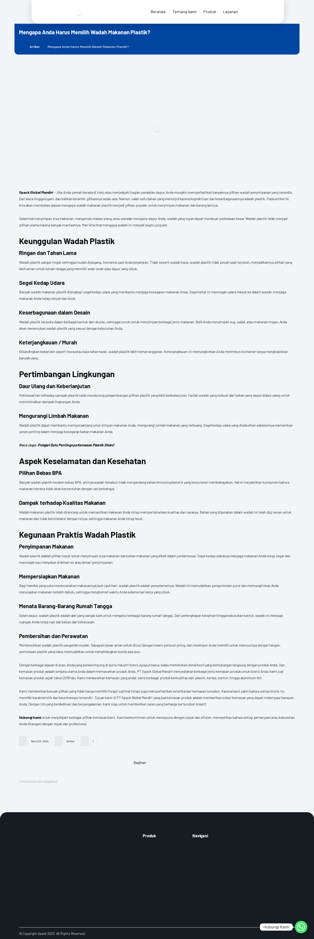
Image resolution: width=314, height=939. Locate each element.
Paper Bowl (150, 898)
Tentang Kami (201, 859)
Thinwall (148, 879)
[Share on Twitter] (163, 762)
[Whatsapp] (301, 927)
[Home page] (20, 47)
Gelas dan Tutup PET (156, 872)
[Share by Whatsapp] (174, 762)
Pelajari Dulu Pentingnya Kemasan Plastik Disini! (76, 445)
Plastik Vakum (152, 859)
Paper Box (149, 885)
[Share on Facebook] (151, 762)
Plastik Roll (150, 866)
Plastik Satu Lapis (154, 853)
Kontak (197, 847)
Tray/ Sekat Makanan (156, 892)
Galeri (196, 853)
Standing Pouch (153, 847)
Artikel (70, 741)
